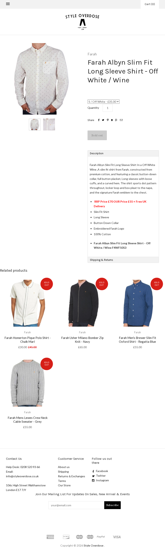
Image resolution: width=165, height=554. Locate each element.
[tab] (123, 153)
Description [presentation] (97, 153)
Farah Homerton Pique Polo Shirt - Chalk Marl (27, 339)
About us (64, 467)
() (150, 4)
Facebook (102, 471)
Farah (92, 54)
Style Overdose (94, 545)
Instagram (102, 480)
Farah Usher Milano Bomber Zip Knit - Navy (82, 339)
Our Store (64, 485)
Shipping (63, 471)
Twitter (101, 475)
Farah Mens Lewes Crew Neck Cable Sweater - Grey (27, 419)
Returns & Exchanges (71, 476)
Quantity (93, 107)
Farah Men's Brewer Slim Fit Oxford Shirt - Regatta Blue (137, 339)
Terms (62, 481)
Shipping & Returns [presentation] (101, 259)
